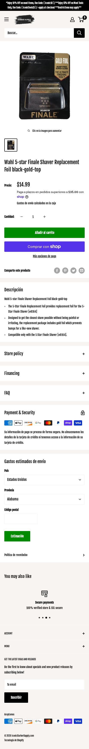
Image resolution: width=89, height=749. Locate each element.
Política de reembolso (15, 555)
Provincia (9, 490)
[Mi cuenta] (72, 19)
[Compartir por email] (82, 270)
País (6, 470)
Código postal (11, 509)
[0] (81, 19)
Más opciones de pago (44, 256)
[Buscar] (79, 33)
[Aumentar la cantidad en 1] (44, 216)
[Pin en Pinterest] (65, 270)
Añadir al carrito (44, 232)
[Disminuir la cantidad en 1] (21, 216)
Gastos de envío (25, 203)
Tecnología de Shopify (14, 740)
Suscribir (16, 697)
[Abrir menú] (6, 19)
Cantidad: (9, 216)
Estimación (17, 536)
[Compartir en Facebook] (57, 270)
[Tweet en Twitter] (73, 270)
